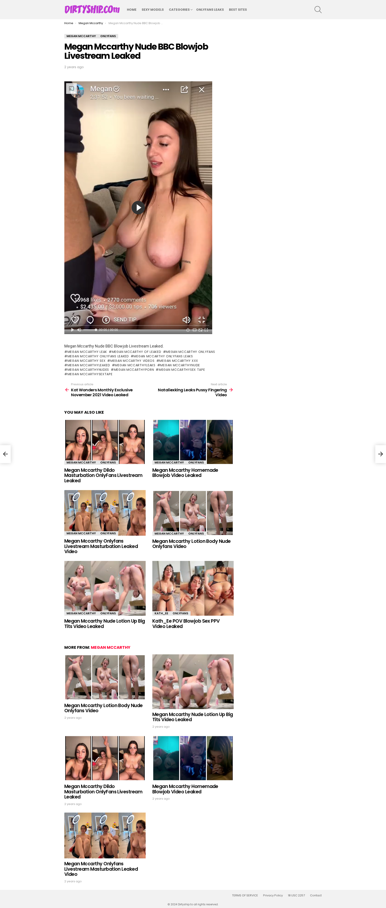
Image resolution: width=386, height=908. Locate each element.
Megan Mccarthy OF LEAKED (136, 352)
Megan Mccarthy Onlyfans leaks (163, 356)
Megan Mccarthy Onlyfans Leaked (98, 356)
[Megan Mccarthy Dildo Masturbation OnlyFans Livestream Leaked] (105, 442)
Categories (179, 9)
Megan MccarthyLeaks (135, 365)
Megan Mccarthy (81, 462)
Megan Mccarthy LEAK (87, 352)
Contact (316, 895)
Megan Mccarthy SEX (86, 360)
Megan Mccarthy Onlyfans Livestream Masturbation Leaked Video (101, 546)
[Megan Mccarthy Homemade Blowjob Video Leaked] (193, 442)
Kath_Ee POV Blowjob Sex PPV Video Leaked (186, 624)
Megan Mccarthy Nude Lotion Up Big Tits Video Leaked (104, 624)
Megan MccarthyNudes (88, 369)
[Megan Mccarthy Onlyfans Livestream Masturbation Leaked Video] (105, 513)
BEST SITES (238, 9)
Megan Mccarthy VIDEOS (132, 360)
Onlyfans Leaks (210, 9)
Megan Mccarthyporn (134, 369)
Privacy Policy (273, 895)
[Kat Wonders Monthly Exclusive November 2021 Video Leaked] (5, 454)
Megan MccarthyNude (180, 365)
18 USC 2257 (296, 895)
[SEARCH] (318, 9)
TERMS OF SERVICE (245, 895)
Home (131, 9)
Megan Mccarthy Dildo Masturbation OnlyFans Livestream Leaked (103, 475)
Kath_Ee (161, 613)
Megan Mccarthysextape (89, 374)
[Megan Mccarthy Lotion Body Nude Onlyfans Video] (193, 513)
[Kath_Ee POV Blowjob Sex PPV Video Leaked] (193, 588)
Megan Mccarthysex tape (182, 369)
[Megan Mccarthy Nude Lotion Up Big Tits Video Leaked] (105, 588)
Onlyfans (108, 462)
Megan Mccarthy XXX (178, 360)
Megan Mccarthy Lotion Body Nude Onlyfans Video (191, 544)
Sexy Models (153, 9)
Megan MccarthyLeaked (88, 365)
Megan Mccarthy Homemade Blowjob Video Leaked (185, 473)
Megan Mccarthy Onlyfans (190, 352)
